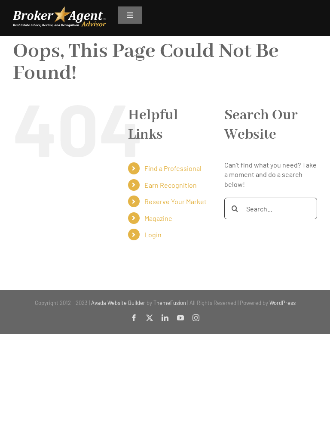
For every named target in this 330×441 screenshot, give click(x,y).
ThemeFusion (169, 302)
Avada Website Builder (118, 302)
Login (153, 234)
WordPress (282, 302)
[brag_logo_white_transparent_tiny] (59, 10)
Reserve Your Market (175, 201)
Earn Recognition (170, 185)
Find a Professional (173, 168)
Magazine (158, 218)
